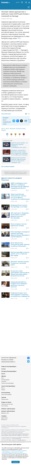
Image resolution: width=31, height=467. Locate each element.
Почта (3, 373)
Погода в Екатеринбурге (8, 371)
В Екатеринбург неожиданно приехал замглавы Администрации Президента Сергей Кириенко (20, 234)
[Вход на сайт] (26, 2)
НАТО (7, 128)
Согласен (15, 462)
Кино (2, 378)
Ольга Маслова (6, 114)
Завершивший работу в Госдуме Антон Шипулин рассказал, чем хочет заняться (19, 284)
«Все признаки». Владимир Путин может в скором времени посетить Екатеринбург (20, 215)
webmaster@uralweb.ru (8, 362)
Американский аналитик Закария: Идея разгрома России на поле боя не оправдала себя (18, 160)
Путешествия (4, 399)
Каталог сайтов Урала (8, 411)
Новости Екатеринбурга (8, 366)
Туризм (3, 397)
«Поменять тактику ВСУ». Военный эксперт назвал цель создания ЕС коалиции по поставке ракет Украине (19, 152)
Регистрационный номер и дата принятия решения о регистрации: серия (15, 434)
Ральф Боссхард (20, 128)
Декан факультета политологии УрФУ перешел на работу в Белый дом (20, 244)
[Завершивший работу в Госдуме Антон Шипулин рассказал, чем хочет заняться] (5, 284)
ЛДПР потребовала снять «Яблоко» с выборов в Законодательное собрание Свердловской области (20, 185)
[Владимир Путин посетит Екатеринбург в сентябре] (5, 207)
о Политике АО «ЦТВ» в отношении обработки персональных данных (14, 452)
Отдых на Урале (6, 402)
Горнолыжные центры (7, 404)
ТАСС (19, 38)
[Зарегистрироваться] (29, 2)
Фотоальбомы (5, 392)
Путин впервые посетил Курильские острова (19, 224)
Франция (12, 128)
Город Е (3, 389)
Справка (3, 416)
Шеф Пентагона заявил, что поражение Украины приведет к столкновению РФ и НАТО (19, 145)
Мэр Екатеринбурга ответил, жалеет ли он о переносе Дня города (20, 253)
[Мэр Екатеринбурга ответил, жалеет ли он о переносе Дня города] (5, 254)
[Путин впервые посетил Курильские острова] (5, 226)
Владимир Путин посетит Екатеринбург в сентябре (19, 206)
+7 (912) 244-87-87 (16, 438)
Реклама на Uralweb (7, 359)
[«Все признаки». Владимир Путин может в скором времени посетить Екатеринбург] (5, 215)
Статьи (3, 369)
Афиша (3, 376)
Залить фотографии (6, 394)
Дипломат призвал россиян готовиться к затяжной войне (20, 263)
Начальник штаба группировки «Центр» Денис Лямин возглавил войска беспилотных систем (20, 273)
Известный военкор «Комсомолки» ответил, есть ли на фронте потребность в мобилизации (20, 196)
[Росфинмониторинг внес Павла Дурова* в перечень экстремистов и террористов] (5, 295)
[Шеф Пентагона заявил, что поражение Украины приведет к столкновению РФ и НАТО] (6, 144)
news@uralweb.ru (21, 440)
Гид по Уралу (4, 406)
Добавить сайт (5, 413)
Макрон (3, 130)
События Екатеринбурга (7, 383)
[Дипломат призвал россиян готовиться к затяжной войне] (5, 263)
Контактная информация (8, 357)
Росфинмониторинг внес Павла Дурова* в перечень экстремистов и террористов (20, 294)
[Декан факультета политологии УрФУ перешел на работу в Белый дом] (5, 245)
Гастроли (3, 381)
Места (3, 388)
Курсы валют (4, 418)
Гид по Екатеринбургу (8, 386)
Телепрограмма (5, 379)
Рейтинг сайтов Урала (8, 409)
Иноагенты (4, 419)
